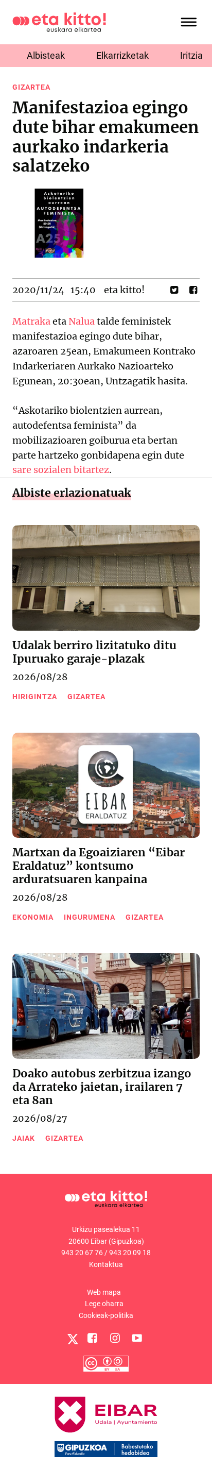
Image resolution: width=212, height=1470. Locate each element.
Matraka (31, 321)
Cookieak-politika (106, 1315)
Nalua (81, 321)
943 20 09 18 (130, 1252)
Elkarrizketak (122, 55)
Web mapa (104, 1292)
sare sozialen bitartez (60, 470)
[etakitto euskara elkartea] (59, 21)
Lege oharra (104, 1303)
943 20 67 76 (82, 1252)
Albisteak (46, 55)
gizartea (31, 87)
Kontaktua (106, 1264)
